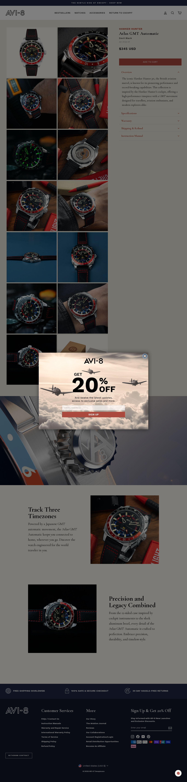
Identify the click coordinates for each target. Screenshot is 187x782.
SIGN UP (93, 414)
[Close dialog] (145, 356)
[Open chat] (178, 773)
